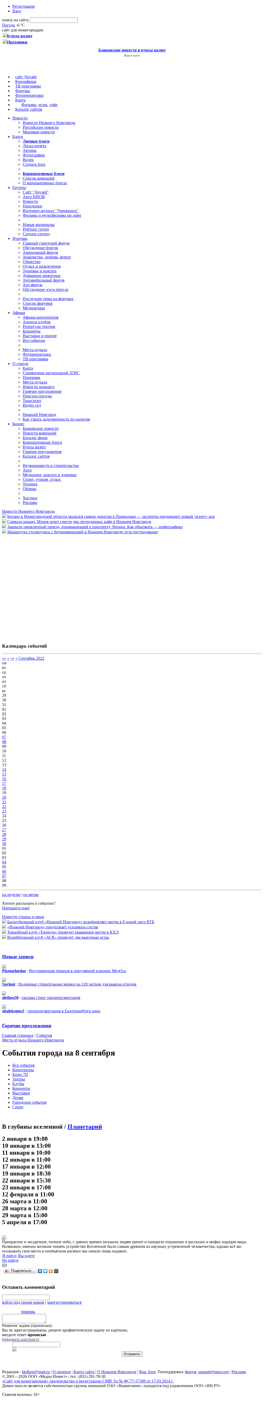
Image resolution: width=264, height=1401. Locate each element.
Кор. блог (147, 1372)
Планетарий (85, 1126)
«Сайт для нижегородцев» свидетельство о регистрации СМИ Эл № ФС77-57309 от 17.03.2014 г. (88, 1381)
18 (4, 788)
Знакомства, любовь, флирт (47, 257)
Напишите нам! (16, 908)
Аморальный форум (40, 252)
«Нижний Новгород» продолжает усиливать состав (52, 927)
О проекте (62, 1372)
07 (4, 737)
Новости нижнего (38, 387)
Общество (31, 261)
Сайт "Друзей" (36, 192)
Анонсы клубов (37, 322)
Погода (8, 25)
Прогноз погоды (37, 396)
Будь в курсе (132, 55)
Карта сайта (83, 1372)
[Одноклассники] (51, 1271)
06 (4, 871)
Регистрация (23, 6)
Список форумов (38, 303)
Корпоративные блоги (42, 442)
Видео (28, 160)
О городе (20, 363)
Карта (20, 100)
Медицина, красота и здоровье (50, 475)
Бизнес (18, 424)
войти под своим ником (23, 1302)
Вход (16, 11)
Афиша (18, 312)
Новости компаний (39, 433)
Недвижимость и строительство (51, 465)
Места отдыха (35, 349)
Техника (30, 484)
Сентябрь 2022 (31, 658)
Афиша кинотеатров (41, 317)
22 (4, 806)
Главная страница (17, 1035)
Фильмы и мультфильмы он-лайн (52, 215)
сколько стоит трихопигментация (51, 997)
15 (4, 774)
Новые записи (18, 956)
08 (4, 741)
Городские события (29, 1102)
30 (4, 843)
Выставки (21, 1093)
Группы (19, 187)
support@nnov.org (213, 1372)
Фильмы (28, 104)
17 (4, 783)
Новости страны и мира (23, 917)
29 (4, 839)
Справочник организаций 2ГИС (51, 373)
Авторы (30, 150)
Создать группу (36, 234)
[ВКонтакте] (40, 1271)
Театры (18, 1079)
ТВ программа (28, 86)
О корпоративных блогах (45, 183)
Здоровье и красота (39, 271)
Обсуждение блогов (40, 248)
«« (4, 658)
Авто (27, 470)
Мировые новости (39, 132)
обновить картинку (20, 1339)
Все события (34, 340)
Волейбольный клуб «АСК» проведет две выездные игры (58, 937)
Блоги (17, 136)
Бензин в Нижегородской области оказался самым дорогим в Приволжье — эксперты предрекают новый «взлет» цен (111, 516)
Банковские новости (41, 428)
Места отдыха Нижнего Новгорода (33, 1040)
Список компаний (39, 178)
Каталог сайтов (28, 109)
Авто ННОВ (34, 197)
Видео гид (32, 405)
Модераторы (34, 308)
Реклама (30, 502)
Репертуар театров (39, 326)
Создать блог (34, 164)
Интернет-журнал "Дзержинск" (50, 210)
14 (4, 769)
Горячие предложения (42, 391)
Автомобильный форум (43, 280)
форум (190, 1372)
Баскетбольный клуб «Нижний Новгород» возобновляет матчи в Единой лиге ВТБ (80, 922)
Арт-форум (32, 285)
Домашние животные (42, 275)
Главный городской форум (46, 243)
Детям (17, 1097)
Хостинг (30, 498)
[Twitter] (45, 1271)
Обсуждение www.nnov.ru (45, 289)
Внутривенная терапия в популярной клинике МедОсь (77, 971)
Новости (20, 118)
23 (4, 811)
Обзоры (29, 488)
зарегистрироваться (64, 1302)
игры (42, 104)
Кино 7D (20, 1074)
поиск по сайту (15, 20)
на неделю (11, 894)
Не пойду (10, 1260)
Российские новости (41, 127)
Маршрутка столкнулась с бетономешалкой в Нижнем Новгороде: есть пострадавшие (82, 532)
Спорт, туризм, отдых (42, 479)
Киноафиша (25, 81)
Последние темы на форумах (48, 299)
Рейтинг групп (36, 229)
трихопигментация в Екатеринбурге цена (63, 1011)
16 (4, 779)
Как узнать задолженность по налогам (56, 419)
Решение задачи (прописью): (27, 1325)
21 (4, 802)
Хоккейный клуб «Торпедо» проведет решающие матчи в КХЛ (63, 932)
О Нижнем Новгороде (116, 1372)
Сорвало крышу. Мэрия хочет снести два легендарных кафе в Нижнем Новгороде (79, 521)
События (44, 1035)
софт (54, 104)
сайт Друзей (26, 77)
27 (4, 830)
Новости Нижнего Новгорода (49, 122)
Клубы (18, 1084)
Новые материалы (39, 224)
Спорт (17, 1107)
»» (12, 658)
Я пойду (9, 1256)
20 (4, 797)
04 (4, 862)
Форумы (22, 91)
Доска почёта (34, 146)
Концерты (31, 331)
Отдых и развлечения (42, 266)
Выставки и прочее (40, 336)
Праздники (32, 206)
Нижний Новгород (39, 414)
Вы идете (26, 1256)
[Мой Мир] (56, 1271)
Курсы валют (34, 447)
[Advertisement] (33, 585)
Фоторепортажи (29, 95)
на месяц (31, 894)
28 (4, 834)
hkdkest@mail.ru (36, 1372)
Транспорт (32, 400)
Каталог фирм (35, 438)
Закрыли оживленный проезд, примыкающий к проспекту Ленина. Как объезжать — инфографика (95, 527)
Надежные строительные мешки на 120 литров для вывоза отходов (77, 984)
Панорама (31, 377)
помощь (28, 1311)
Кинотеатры (23, 1070)
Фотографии (34, 155)
